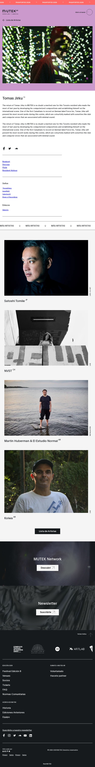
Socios (6, 680)
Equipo (6, 716)
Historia (6, 707)
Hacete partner (58, 675)
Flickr (4, 167)
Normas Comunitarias (13, 693)
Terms (11, 755)
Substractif (6, 194)
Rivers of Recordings (9, 197)
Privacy (4, 755)
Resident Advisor (9, 170)
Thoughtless (7, 188)
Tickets (6, 684)
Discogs (6, 164)
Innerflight (6, 191)
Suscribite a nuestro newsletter (17, 730)
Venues (6, 675)
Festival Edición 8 (11, 671)
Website (5, 210)
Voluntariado (56, 671)
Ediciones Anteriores (13, 712)
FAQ (4, 689)
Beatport (6, 161)
